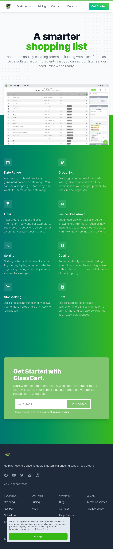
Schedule (10, 515)
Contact (56, 6)
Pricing (41, 6)
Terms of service (97, 502)
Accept (38, 536)
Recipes (9, 508)
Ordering (9, 502)
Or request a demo (60, 412)
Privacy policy (95, 508)
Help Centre (66, 515)
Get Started (98, 6)
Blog (62, 502)
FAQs (35, 508)
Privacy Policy (41, 529)
